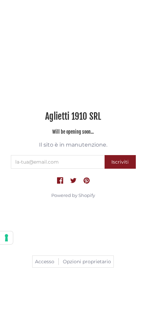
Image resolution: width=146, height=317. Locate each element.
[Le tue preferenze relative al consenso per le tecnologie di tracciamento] (6, 237)
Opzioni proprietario (87, 261)
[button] (60, 181)
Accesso (44, 261)
